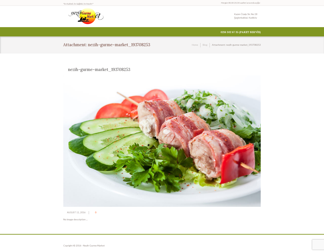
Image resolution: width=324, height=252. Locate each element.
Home (195, 44)
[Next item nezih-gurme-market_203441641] (211, 141)
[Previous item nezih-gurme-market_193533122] (112, 141)
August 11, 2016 (76, 212)
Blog (205, 44)
